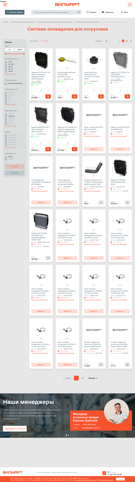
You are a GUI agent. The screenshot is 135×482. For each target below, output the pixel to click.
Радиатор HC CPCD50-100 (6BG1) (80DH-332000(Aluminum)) (120, 74)
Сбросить (14, 173)
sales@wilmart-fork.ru (91, 428)
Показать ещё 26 (10, 126)
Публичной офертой (106, 480)
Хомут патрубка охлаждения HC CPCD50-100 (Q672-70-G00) (93, 235)
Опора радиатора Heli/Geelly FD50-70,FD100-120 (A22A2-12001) (92, 75)
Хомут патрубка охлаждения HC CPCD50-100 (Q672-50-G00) (67, 235)
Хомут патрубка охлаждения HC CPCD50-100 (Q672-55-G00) (120, 291)
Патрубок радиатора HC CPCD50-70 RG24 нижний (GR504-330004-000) (93, 182)
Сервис (3, 1)
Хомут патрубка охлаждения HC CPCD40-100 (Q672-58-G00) (40, 344)
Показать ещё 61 (10, 104)
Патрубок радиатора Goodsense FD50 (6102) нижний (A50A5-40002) (119, 344)
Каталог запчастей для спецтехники (22, 22)
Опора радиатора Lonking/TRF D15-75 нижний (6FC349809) (41, 182)
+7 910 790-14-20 (89, 424)
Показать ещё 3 (10, 74)
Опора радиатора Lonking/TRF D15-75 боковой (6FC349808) (65, 182)
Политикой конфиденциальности (85, 480)
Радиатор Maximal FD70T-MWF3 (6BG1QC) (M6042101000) (40, 129)
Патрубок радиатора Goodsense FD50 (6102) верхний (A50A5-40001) (92, 344)
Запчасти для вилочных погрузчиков (88, 22)
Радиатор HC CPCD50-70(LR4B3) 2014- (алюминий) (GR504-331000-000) (39, 236)
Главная (5, 22)
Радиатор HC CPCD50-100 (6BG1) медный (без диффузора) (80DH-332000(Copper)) (40, 75)
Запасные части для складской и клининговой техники (55, 22)
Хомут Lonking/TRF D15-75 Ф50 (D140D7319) (93, 128)
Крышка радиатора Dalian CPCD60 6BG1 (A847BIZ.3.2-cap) (67, 74)
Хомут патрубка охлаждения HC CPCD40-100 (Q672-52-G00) (67, 344)
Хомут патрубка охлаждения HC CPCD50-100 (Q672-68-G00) (120, 235)
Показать (14, 166)
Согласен (120, 479)
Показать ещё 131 (11, 147)
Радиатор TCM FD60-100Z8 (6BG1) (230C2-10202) (118, 182)
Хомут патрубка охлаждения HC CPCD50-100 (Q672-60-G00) (67, 291)
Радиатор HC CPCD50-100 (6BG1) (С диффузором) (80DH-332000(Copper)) (67, 129)
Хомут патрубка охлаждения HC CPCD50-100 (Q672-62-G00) (40, 291)
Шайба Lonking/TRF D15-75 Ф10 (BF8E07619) (120, 128)
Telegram (113, 472)
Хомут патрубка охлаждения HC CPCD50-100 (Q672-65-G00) (93, 291)
